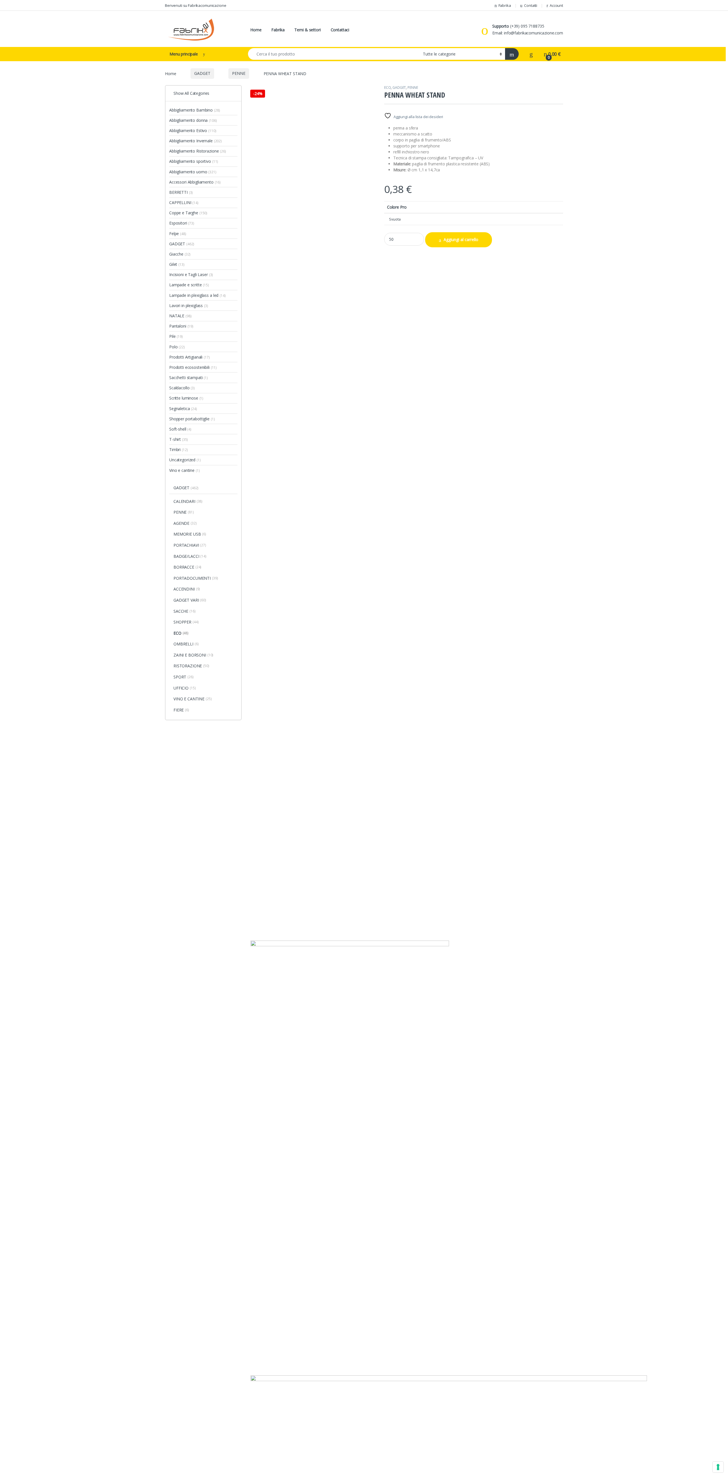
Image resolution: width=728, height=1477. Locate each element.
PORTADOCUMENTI (195, 578)
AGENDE (185, 523)
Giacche (180, 254)
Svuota (394, 219)
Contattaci (340, 29)
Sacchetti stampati (188, 377)
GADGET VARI (189, 600)
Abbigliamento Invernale (195, 140)
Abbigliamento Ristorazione (197, 151)
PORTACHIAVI (189, 545)
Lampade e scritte (189, 284)
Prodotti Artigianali (189, 357)
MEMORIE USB (189, 534)
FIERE (181, 710)
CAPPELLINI (183, 202)
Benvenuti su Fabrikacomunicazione (195, 5)
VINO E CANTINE (192, 699)
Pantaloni (181, 326)
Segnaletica (183, 408)
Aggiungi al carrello (461, 239)
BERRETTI (181, 192)
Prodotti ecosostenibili (193, 367)
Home (255, 29)
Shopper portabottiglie (192, 418)
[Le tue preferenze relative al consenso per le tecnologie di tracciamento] (718, 1467)
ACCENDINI (186, 589)
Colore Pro (397, 207)
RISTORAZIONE (191, 665)
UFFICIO (184, 688)
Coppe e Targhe (188, 212)
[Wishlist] (531, 54)
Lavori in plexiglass (188, 305)
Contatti (530, 5)
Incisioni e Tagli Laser (191, 274)
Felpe (177, 233)
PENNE (238, 73)
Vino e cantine (184, 470)
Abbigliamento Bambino (194, 110)
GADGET (202, 73)
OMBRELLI (185, 644)
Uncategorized (185, 459)
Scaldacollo (182, 387)
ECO (387, 87)
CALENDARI (187, 501)
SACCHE (184, 611)
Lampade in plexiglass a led (197, 295)
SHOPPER (185, 622)
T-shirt (178, 439)
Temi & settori (307, 29)
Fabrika (505, 5)
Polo (177, 346)
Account (556, 5)
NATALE (180, 315)
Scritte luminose (186, 398)
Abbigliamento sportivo (193, 161)
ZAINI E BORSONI (193, 655)
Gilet (177, 264)
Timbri (178, 449)
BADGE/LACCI (189, 556)
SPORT (183, 677)
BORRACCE (187, 567)
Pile (176, 336)
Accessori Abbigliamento (195, 182)
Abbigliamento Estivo (192, 130)
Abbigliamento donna (193, 120)
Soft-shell (180, 429)
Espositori (181, 223)
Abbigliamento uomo (192, 171)
